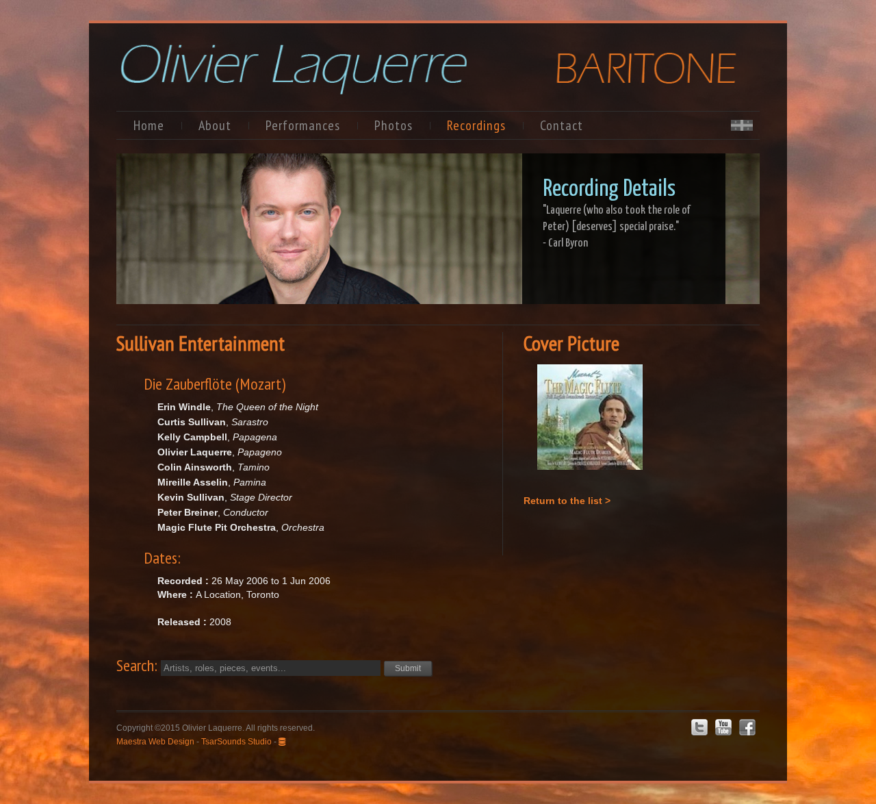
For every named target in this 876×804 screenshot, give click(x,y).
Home (148, 125)
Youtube (723, 727)
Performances (303, 125)
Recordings (476, 125)
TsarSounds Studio (236, 741)
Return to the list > (567, 500)
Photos (393, 125)
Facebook (747, 727)
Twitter (699, 727)
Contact (561, 125)
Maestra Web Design (155, 741)
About (214, 125)
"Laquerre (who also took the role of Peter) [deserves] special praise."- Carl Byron (617, 227)
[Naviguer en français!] (742, 127)
